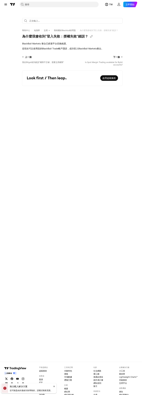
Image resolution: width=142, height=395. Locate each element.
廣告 (121, 391)
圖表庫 (122, 374)
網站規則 (97, 383)
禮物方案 (68, 380)
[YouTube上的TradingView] (17, 379)
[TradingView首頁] (12, 4)
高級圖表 (123, 380)
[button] (26, 30)
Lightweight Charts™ (128, 377)
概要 (66, 388)
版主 (95, 386)
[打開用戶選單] (119, 4)
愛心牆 (96, 374)
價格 (66, 374)
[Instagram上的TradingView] (23, 379)
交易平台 (123, 383)
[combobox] (72, 21)
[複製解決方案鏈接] (91, 36)
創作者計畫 (98, 380)
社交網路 (97, 371)
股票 (41, 379)
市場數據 (68, 377)
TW (111, 4)
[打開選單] (5, 4)
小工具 (122, 371)
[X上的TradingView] (6, 379)
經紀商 (67, 391)
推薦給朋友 (98, 377)
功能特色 (68, 371)
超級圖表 (43, 371)
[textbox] (73, 20)
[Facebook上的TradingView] (12, 379)
